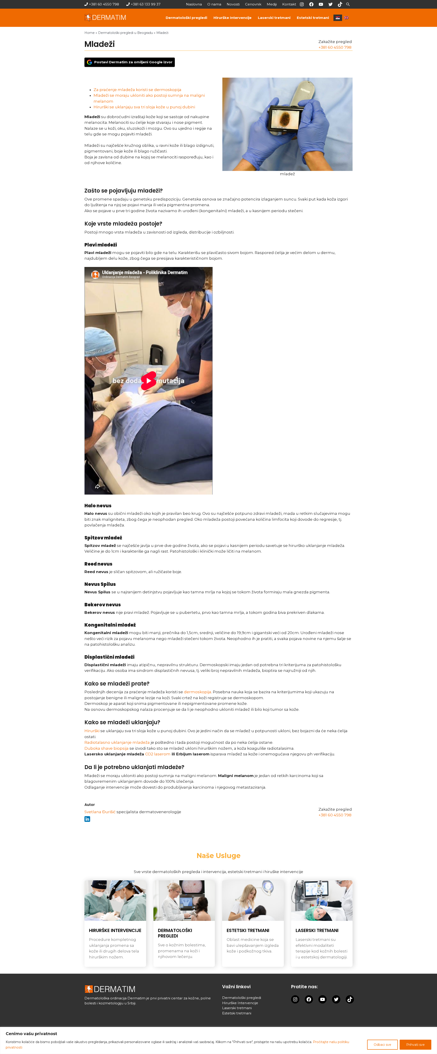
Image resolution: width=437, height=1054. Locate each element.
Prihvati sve (415, 1045)
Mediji (272, 4)
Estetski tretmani (313, 17)
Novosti (233, 4)
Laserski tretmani (274, 17)
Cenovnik (253, 4)
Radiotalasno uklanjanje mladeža (117, 742)
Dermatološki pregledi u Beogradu (125, 33)
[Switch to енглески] (346, 18)
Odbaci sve (382, 1045)
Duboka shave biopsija (106, 748)
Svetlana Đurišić (100, 812)
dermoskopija (197, 692)
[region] (218, 1040)
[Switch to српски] (337, 18)
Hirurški (91, 731)
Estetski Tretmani (248, 930)
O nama (214, 4)
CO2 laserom (157, 754)
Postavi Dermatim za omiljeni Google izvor (133, 62)
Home (89, 33)
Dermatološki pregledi (186, 17)
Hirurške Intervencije (232, 17)
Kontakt (289, 4)
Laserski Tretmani (317, 930)
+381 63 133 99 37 (145, 4)
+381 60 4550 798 (104, 4)
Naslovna (194, 4)
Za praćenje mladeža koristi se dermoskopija (137, 89)
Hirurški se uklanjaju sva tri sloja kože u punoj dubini (144, 107)
